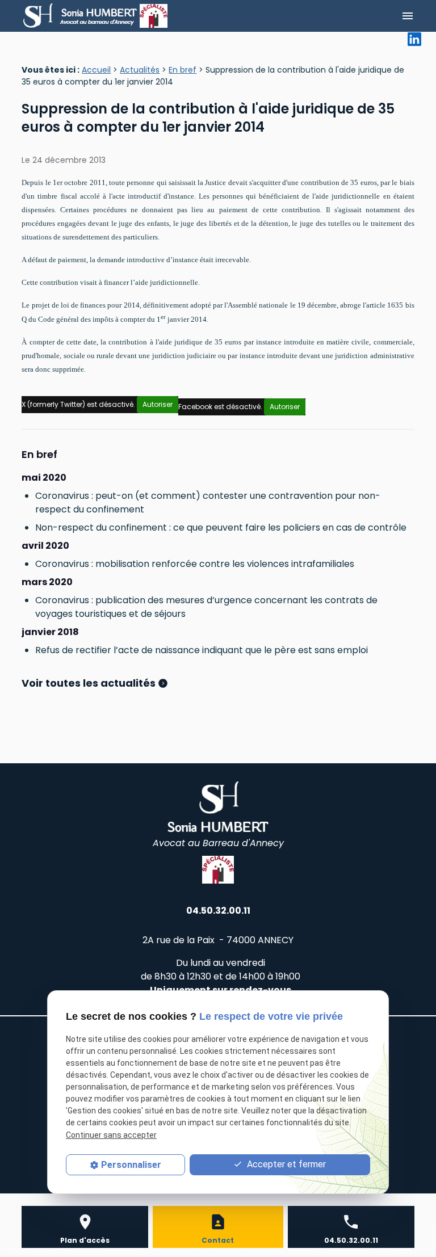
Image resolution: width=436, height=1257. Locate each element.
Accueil (96, 69)
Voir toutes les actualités (90, 683)
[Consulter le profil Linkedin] (414, 38)
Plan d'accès (85, 1240)
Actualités (140, 69)
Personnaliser (131, 1164)
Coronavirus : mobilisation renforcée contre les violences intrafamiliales (194, 563)
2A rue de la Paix (218, 940)
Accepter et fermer (285, 1164)
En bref (182, 69)
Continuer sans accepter (111, 1135)
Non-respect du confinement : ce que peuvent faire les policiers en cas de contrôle (220, 527)
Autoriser (157, 404)
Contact (218, 1240)
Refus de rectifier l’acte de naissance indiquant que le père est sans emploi (201, 650)
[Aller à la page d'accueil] (81, 16)
